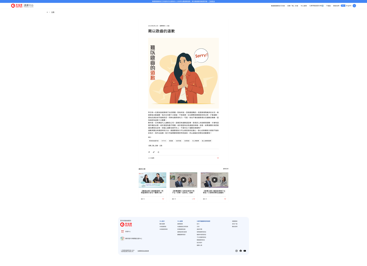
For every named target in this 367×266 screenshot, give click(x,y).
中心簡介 (162, 221)
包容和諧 (178, 140)
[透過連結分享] (154, 152)
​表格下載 (234, 224)
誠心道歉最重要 (206, 140)
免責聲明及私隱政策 (143, 250)
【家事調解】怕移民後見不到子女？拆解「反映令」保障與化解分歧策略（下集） (183, 192)
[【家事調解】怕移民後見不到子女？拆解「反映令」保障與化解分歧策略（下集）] (183, 180)
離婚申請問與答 (201, 234)
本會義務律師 (164, 229)
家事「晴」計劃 (153, 145)
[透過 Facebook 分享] (149, 152)
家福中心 (128, 231)
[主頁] (47, 12)
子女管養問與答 (201, 237)
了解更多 (212, 1)
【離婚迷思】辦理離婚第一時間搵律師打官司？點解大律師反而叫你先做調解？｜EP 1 (152, 192)
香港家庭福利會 (154, 140)
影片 (198, 224)
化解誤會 (186, 140)
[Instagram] (236, 250)
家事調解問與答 (201, 232)
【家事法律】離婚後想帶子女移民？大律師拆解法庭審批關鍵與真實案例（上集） (214, 192)
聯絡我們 (234, 226)
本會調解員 (163, 226)
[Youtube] (244, 250)
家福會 (171, 140)
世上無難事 (195, 140)
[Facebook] (240, 250)
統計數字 (199, 242)
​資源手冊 (199, 229)
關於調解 (162, 224)
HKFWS (163, 140)
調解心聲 (199, 245)
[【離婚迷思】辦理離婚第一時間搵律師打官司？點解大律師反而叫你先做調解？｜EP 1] (152, 180)
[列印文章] (158, 152)
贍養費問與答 (201, 240)
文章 (161, 145)
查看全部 (225, 168)
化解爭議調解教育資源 (203, 221)
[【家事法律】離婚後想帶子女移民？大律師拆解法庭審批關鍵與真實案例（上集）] (214, 180)
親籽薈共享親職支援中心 (133, 238)
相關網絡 (234, 221)
